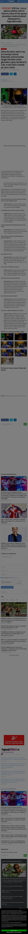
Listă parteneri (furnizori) (4, 927)
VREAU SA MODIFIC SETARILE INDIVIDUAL (14, 932)
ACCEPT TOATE (14, 930)
